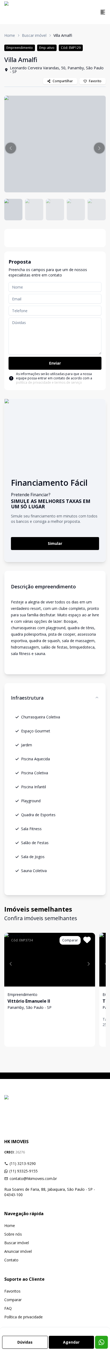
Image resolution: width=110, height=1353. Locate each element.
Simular (55, 543)
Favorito (95, 81)
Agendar (71, 1342)
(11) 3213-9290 (23, 1163)
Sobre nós (13, 1234)
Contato (11, 1259)
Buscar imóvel (34, 35)
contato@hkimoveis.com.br (33, 1178)
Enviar (55, 363)
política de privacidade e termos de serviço (49, 382)
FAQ (8, 1308)
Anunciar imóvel (18, 1251)
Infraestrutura (27, 698)
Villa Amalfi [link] (62, 35)
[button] (10, 148)
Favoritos (12, 1291)
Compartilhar (63, 81)
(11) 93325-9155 (23, 1171)
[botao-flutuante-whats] (101, 1342)
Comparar (13, 1299)
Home (9, 35)
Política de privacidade (23, 1316)
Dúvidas (25, 1342)
